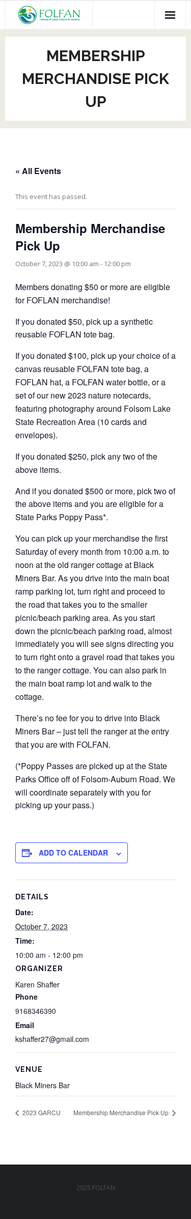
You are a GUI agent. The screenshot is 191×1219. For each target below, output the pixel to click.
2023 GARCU (41, 1112)
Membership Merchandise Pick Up (121, 1112)
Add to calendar (73, 852)
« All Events (38, 171)
